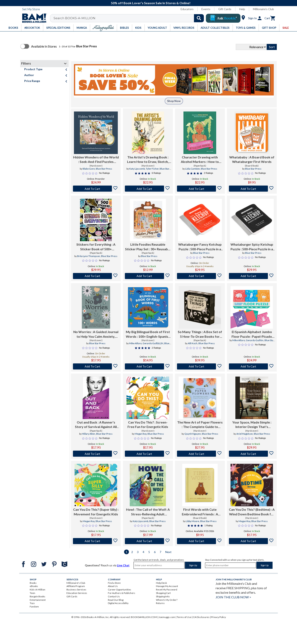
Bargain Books (37, 596)
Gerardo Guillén (254, 340)
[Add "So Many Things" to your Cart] (200, 366)
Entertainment (38, 599)
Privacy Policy (218, 617)
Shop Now (174, 101)
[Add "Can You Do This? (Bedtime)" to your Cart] (252, 541)
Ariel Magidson (244, 433)
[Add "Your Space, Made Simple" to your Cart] (252, 454)
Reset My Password (166, 589)
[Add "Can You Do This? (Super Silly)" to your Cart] (96, 541)
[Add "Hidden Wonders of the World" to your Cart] (96, 189)
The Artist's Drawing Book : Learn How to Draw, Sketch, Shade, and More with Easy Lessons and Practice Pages (148, 159)
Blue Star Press (104, 168)
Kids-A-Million (37, 589)
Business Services (76, 589)
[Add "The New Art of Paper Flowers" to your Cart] (200, 454)
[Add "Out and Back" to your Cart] (96, 454)
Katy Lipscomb (137, 168)
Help (242, 9)
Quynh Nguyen (192, 433)
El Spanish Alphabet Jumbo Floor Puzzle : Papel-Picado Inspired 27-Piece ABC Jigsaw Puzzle (252, 334)
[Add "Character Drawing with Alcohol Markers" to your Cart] (200, 189)
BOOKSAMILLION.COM (144, 617)
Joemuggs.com (167, 617)
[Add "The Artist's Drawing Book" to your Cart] (148, 189)
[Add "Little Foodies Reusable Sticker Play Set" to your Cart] (148, 276)
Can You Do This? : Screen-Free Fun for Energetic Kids (147, 424)
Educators (187, 9)
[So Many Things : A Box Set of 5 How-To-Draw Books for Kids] (200, 307)
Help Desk (161, 582)
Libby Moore (192, 521)
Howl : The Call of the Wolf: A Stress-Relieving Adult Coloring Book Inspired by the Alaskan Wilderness (147, 511)
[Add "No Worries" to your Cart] (96, 366)
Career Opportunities (119, 589)
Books (33, 582)
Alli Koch (192, 343)
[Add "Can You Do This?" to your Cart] (148, 454)
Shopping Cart (163, 592)
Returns (160, 603)
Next (168, 552)
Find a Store (114, 582)
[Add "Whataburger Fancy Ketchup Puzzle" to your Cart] (200, 276)
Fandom (34, 606)
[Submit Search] (199, 18)
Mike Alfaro (135, 343)
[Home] (33, 18)
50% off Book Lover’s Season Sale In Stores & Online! (151, 3)
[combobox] (129, 18)
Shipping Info (163, 596)
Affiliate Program (75, 586)
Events (205, 9)
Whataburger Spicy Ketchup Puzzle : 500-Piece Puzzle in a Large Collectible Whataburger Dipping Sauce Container (252, 246)
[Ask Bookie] (223, 18)
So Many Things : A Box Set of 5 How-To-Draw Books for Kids (200, 334)
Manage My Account (167, 586)
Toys (32, 603)
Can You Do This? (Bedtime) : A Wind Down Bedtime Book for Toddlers (252, 511)
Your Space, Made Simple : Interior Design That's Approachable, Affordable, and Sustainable (252, 424)
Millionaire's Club (263, 9)
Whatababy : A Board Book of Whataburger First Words (251, 159)
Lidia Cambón (192, 168)
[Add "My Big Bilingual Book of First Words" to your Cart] (148, 366)
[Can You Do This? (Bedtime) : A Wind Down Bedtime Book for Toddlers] (252, 485)
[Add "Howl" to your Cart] (148, 541)
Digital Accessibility (118, 603)
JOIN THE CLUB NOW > (233, 597)
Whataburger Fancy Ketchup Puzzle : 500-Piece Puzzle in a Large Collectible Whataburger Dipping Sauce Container (200, 246)
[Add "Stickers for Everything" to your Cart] (96, 276)
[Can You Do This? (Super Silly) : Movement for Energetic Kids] (96, 485)
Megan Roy (140, 433)
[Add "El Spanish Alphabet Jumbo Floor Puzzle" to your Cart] (252, 366)
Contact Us (114, 596)
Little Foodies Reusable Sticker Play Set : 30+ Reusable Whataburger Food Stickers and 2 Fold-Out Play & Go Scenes (148, 246)
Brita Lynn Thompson (88, 256)
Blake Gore (89, 168)
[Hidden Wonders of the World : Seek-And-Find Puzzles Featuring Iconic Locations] (96, 132)
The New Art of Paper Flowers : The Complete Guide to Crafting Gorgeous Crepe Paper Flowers (200, 424)
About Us (113, 586)
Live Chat (123, 565)
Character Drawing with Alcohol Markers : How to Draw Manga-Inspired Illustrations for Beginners (200, 159)
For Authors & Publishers (121, 592)
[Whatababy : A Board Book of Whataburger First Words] (252, 132)
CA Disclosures (201, 617)
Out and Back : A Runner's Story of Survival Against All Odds (96, 424)
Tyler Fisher (152, 168)
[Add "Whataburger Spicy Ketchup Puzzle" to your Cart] (252, 276)
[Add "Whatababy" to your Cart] (252, 189)
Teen (32, 592)
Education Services (76, 592)
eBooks (34, 586)
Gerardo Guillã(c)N (153, 343)
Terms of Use (184, 617)
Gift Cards (224, 9)
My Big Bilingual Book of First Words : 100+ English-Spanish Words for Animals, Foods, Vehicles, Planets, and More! (148, 334)
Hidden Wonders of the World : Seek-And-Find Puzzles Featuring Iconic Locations (96, 159)
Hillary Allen (88, 433)
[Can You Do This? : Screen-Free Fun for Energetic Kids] (147, 398)
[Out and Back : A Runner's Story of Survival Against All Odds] (96, 398)
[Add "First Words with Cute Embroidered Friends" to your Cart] (200, 541)
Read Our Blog (115, 599)
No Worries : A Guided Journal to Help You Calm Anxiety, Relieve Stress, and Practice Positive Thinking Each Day (95, 334)
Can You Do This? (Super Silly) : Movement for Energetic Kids (96, 511)
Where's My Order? (166, 599)
